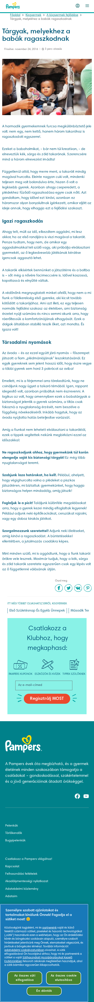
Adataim (11, 896)
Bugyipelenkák (15, 840)
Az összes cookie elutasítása (64, 978)
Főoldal (15, 15)
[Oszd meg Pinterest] (87, 588)
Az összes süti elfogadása (24, 978)
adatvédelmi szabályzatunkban (24, 950)
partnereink (49, 927)
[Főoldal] (13, 5)
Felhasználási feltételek (21, 874)
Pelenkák (11, 825)
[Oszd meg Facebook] (59, 588)
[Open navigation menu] (87, 5)
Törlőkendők (13, 833)
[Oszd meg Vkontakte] (78, 588)
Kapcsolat (12, 866)
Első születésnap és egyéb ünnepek (37, 610)
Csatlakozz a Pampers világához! (28, 859)
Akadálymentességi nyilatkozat (26, 881)
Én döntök (44, 991)
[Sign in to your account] (77, 5)
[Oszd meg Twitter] (68, 588)
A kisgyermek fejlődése (62, 15)
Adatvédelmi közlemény (21, 889)
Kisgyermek (33, 15)
